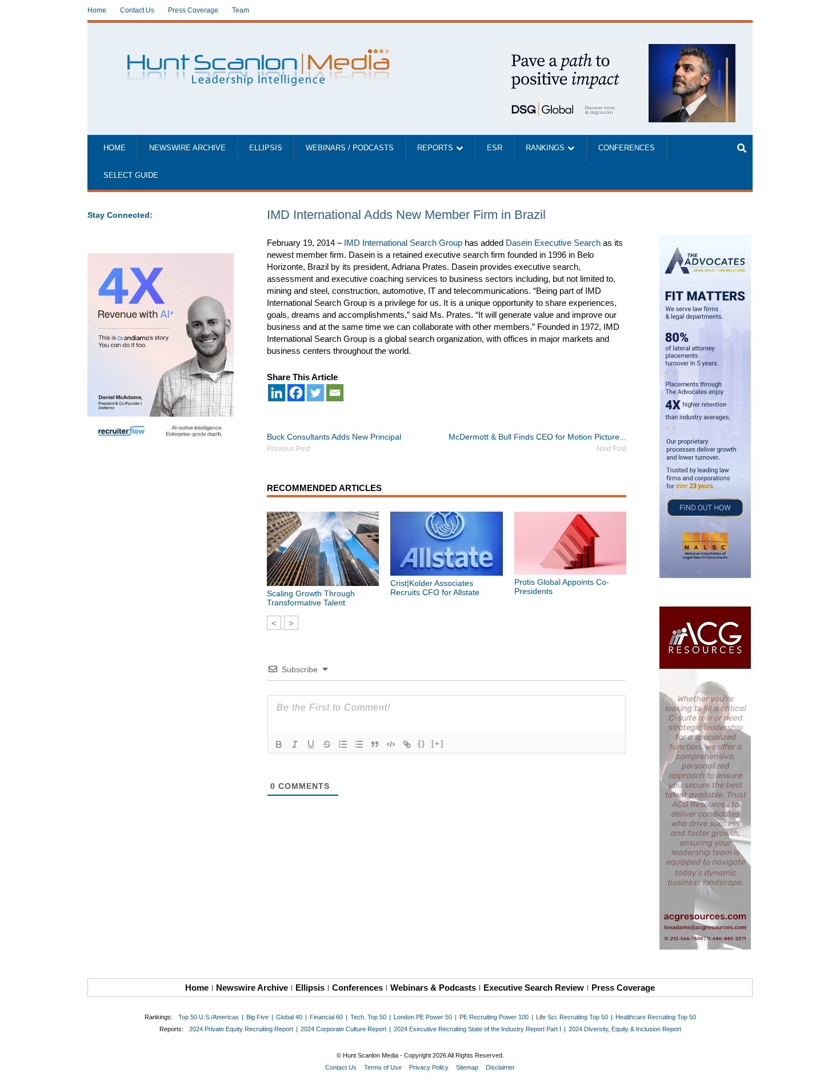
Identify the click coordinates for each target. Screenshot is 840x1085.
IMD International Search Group (403, 243)
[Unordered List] (359, 744)
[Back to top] (823, 1068)
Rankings (545, 148)
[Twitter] (315, 392)
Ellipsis (265, 148)
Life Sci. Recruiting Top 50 (572, 1017)
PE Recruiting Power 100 (494, 1017)
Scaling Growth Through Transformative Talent (311, 598)
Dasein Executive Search (553, 243)
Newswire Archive (187, 148)
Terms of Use (383, 1067)
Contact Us (137, 10)
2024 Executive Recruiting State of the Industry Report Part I (477, 1029)
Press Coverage (193, 10)
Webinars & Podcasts (433, 987)
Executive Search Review (533, 987)
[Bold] (279, 744)
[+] (437, 743)
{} (422, 743)
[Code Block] (391, 744)
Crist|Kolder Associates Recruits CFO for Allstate (434, 588)
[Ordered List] (343, 744)
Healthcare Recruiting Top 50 (655, 1017)
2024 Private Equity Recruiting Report (241, 1029)
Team (240, 10)
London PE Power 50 (423, 1017)
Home (96, 10)
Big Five (257, 1017)
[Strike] (327, 744)
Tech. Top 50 (368, 1017)
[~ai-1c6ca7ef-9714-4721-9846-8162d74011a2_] (615, 50)
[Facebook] (296, 392)
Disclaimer (500, 1067)
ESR (494, 148)
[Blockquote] (375, 744)
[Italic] (295, 744)
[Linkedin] (276, 392)
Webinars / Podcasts (350, 148)
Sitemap (467, 1067)
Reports (435, 148)
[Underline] (311, 744)
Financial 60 (326, 1017)
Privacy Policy (429, 1067)
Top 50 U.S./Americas (208, 1017)
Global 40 (289, 1017)
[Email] (334, 392)
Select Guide (130, 175)
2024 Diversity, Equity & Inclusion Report (625, 1029)
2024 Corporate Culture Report (343, 1029)
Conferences (626, 148)
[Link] (407, 744)
